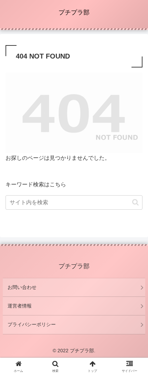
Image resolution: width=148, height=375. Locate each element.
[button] (135, 202)
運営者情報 (20, 306)
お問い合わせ (22, 287)
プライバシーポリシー (32, 324)
